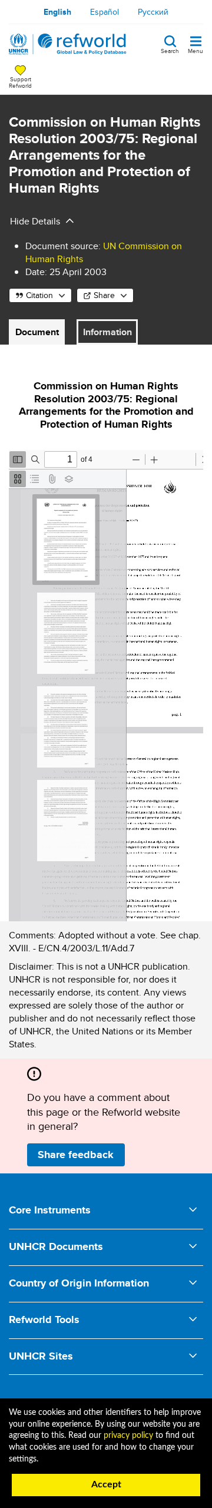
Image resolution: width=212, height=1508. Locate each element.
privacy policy (128, 1435)
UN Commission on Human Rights (103, 252)
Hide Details (35, 221)
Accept (106, 1484)
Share (104, 295)
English (57, 12)
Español (104, 12)
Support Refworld (20, 82)
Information (107, 332)
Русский (153, 12)
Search (170, 50)
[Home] (68, 44)
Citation (39, 295)
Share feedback (76, 1154)
